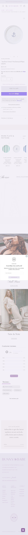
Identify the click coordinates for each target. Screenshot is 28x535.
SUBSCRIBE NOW (14, 277)
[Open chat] (23, 530)
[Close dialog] (27, 256)
